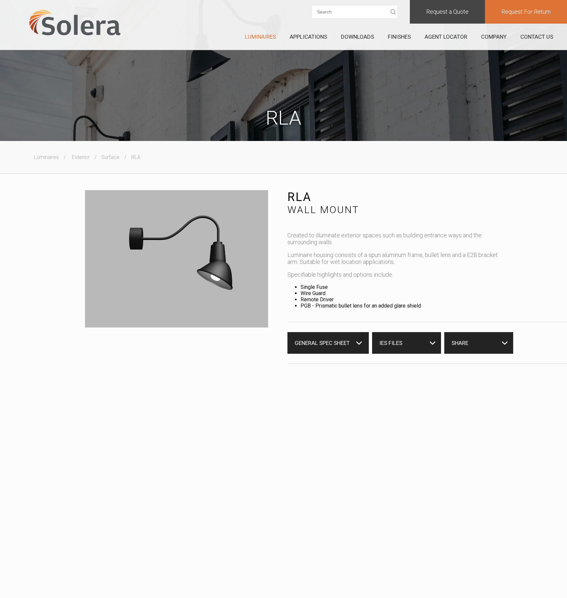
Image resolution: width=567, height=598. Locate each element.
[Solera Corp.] (74, 23)
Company (494, 36)
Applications (308, 36)
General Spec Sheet (322, 343)
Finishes (399, 36)
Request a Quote (447, 11)
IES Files (390, 343)
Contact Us (536, 36)
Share (460, 343)
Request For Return (526, 11)
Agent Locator (446, 36)
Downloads (357, 36)
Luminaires (260, 36)
